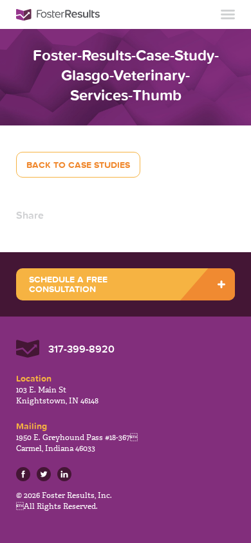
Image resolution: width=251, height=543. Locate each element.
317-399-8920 (81, 348)
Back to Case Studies (78, 164)
